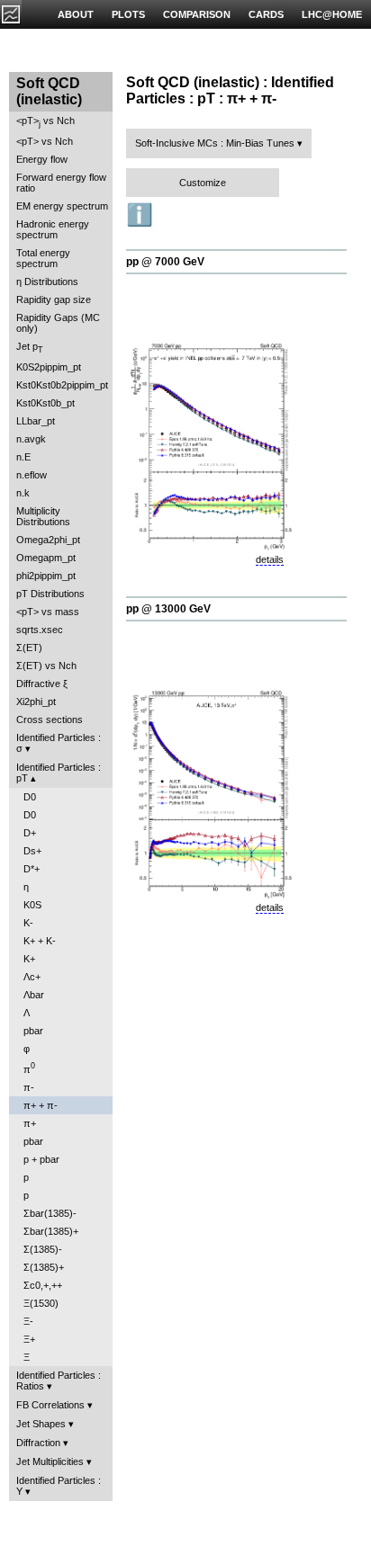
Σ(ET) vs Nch (46, 665)
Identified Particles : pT (58, 772)
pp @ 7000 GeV (165, 261)
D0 (29, 796)
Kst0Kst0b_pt (45, 403)
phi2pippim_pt (46, 575)
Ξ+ (29, 1339)
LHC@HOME (332, 14)
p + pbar (41, 1159)
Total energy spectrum (43, 258)
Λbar (33, 994)
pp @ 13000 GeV (168, 609)
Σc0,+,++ (42, 1285)
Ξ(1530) (41, 1303)
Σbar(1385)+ (50, 1231)
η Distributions (47, 281)
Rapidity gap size (53, 299)
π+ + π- (40, 1105)
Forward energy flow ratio (61, 182)
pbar (33, 1030)
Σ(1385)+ (43, 1267)
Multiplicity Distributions (43, 516)
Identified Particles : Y (58, 1486)
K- (28, 922)
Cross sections (49, 719)
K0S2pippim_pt (48, 367)
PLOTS (128, 14)
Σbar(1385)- (50, 1213)
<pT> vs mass (47, 611)
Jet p (29, 347)
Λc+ (32, 976)
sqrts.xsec (39, 629)
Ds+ (32, 850)
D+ (29, 832)
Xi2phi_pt (36, 701)
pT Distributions (50, 593)
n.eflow (31, 474)
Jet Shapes (41, 1423)
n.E (23, 456)
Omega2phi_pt (48, 539)
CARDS (266, 14)
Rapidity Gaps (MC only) (58, 323)
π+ (29, 1123)
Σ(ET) (29, 647)
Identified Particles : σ (58, 743)
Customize (202, 182)
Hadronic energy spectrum (52, 229)
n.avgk (31, 438)
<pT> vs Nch (45, 122)
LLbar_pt (35, 421)
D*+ (31, 868)
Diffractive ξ (42, 683)
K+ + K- (39, 940)
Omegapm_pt (46, 557)
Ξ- (28, 1321)
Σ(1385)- (42, 1249)
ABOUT (76, 14)
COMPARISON (197, 14)
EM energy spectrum (62, 206)
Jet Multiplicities (50, 1461)
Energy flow (42, 159)
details (270, 559)
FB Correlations (50, 1404)
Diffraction (38, 1442)
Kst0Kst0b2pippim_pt (62, 385)
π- (28, 1087)
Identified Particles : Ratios (58, 1380)
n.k (23, 492)
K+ (29, 958)
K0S (32, 904)
